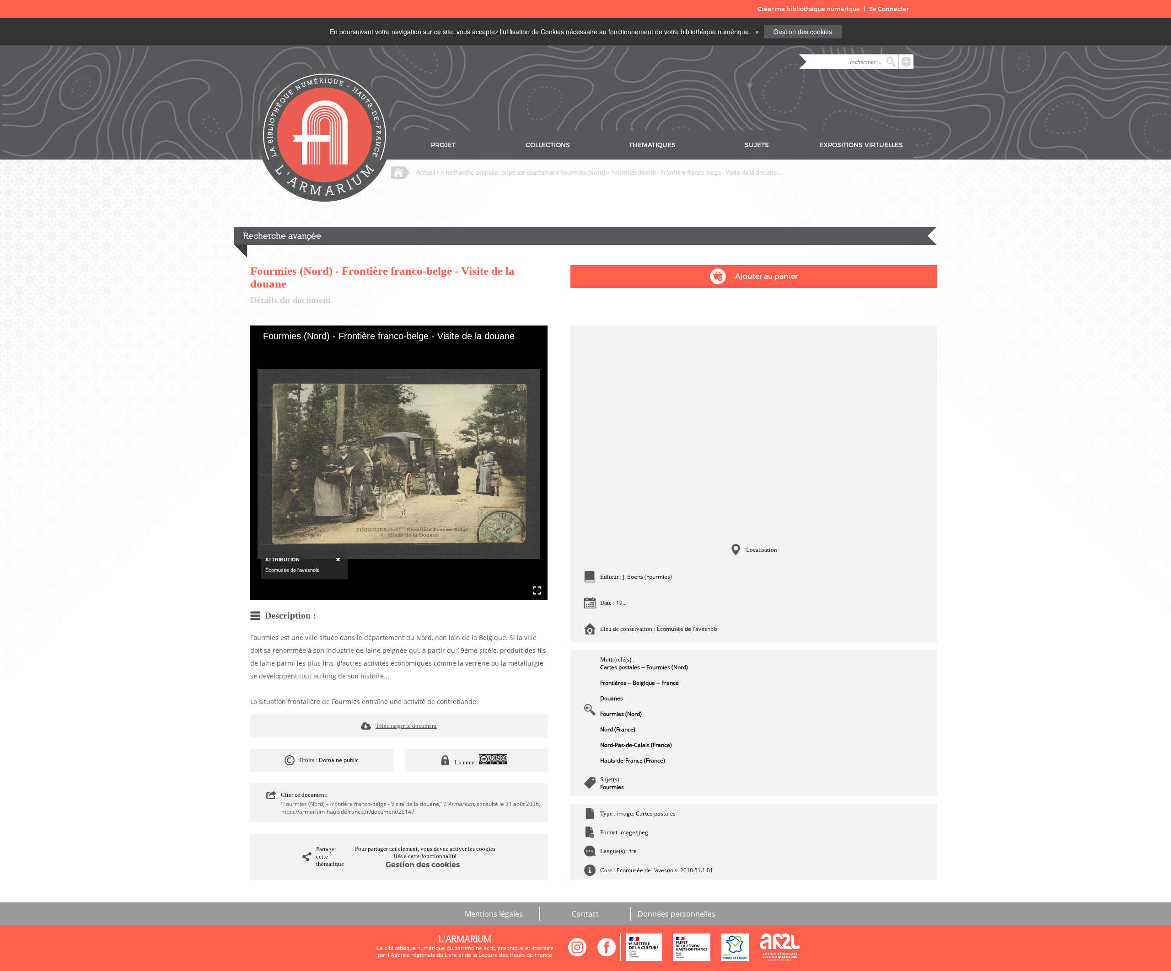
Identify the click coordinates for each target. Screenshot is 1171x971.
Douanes (611, 698)
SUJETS (757, 145)
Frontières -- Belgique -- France (639, 683)
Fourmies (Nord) (621, 714)
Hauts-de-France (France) (632, 760)
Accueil (425, 172)
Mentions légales (494, 914)
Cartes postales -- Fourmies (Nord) (644, 667)
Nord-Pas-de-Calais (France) (636, 745)
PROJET (443, 145)
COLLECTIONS (548, 145)
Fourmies (612, 787)
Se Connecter (889, 9)
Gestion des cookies (803, 31)
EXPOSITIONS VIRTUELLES (861, 145)
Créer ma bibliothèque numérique (808, 9)
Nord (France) (617, 729)
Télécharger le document (406, 725)
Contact (585, 914)
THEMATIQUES (652, 145)
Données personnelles (676, 914)
